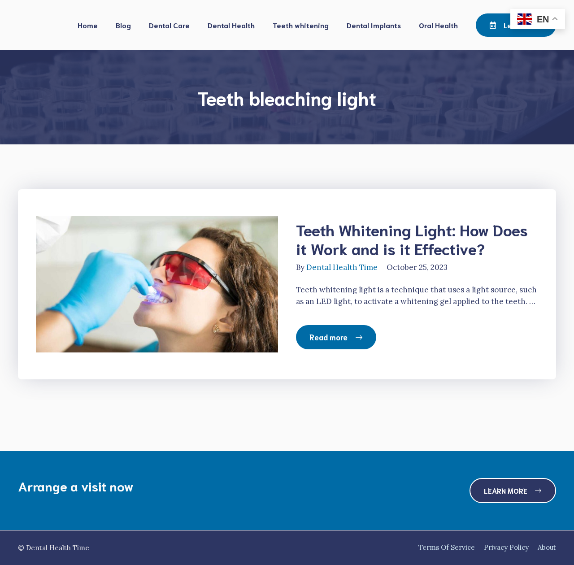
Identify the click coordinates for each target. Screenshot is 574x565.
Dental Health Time (342, 267)
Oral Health (438, 25)
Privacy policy (506, 547)
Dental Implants (374, 25)
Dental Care (169, 25)
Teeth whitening (301, 25)
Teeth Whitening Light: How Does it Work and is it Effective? (412, 238)
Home (88, 25)
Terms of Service (446, 547)
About (547, 547)
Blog (123, 25)
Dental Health (231, 25)
